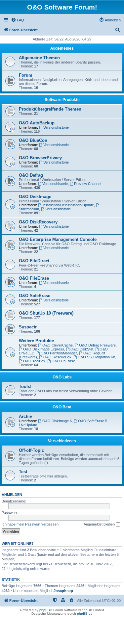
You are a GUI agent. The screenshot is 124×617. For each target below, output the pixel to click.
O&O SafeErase (34, 295)
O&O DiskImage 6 (57, 421)
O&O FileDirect (34, 260)
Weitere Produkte (36, 340)
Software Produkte (62, 99)
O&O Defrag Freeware (97, 345)
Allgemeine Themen (39, 57)
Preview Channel (87, 184)
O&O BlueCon (33, 140)
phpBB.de (85, 613)
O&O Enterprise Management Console (58, 239)
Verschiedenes (62, 441)
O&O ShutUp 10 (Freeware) (46, 313)
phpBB (44, 610)
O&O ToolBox (34, 361)
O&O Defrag (31, 175)
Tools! (25, 386)
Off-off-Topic (31, 450)
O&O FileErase (34, 278)
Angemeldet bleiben (100, 524)
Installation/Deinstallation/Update (68, 205)
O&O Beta (62, 407)
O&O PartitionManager (59, 353)
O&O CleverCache (57, 345)
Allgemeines (62, 48)
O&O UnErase (63, 361)
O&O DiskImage (35, 196)
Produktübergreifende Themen (50, 109)
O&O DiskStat (81, 349)
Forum (25, 75)
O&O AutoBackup (37, 122)
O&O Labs (62, 377)
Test (23, 471)
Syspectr (28, 326)
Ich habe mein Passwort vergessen (30, 524)
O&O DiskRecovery (38, 221)
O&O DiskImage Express (43, 349)
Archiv (25, 416)
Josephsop (63, 591)
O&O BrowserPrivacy (40, 157)
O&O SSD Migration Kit (96, 357)
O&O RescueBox (57, 357)
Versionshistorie (56, 127)
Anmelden (12, 495)
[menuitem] (17, 20)
